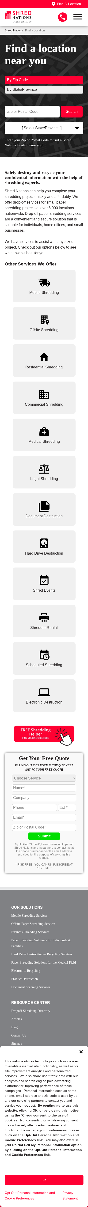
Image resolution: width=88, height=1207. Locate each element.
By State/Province (22, 89)
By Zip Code (17, 80)
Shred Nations (14, 30)
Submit (44, 836)
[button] (81, 1051)
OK (44, 1180)
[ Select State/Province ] (41, 128)
